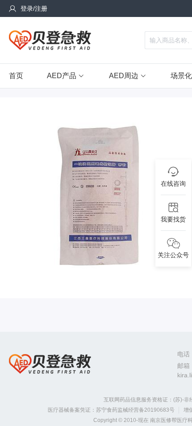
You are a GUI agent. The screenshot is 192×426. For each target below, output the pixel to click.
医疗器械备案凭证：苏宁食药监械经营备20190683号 (111, 410)
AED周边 (123, 75)
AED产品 (61, 75)
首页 (16, 75)
